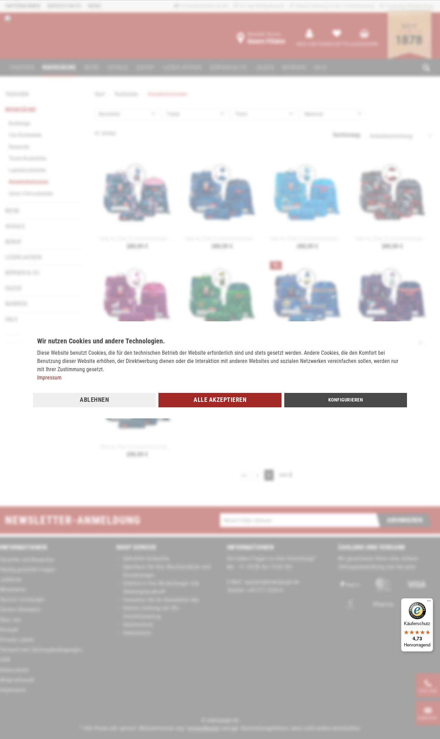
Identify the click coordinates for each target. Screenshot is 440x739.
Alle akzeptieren (220, 399)
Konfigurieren (345, 400)
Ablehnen (94, 399)
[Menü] (429, 602)
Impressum (49, 377)
